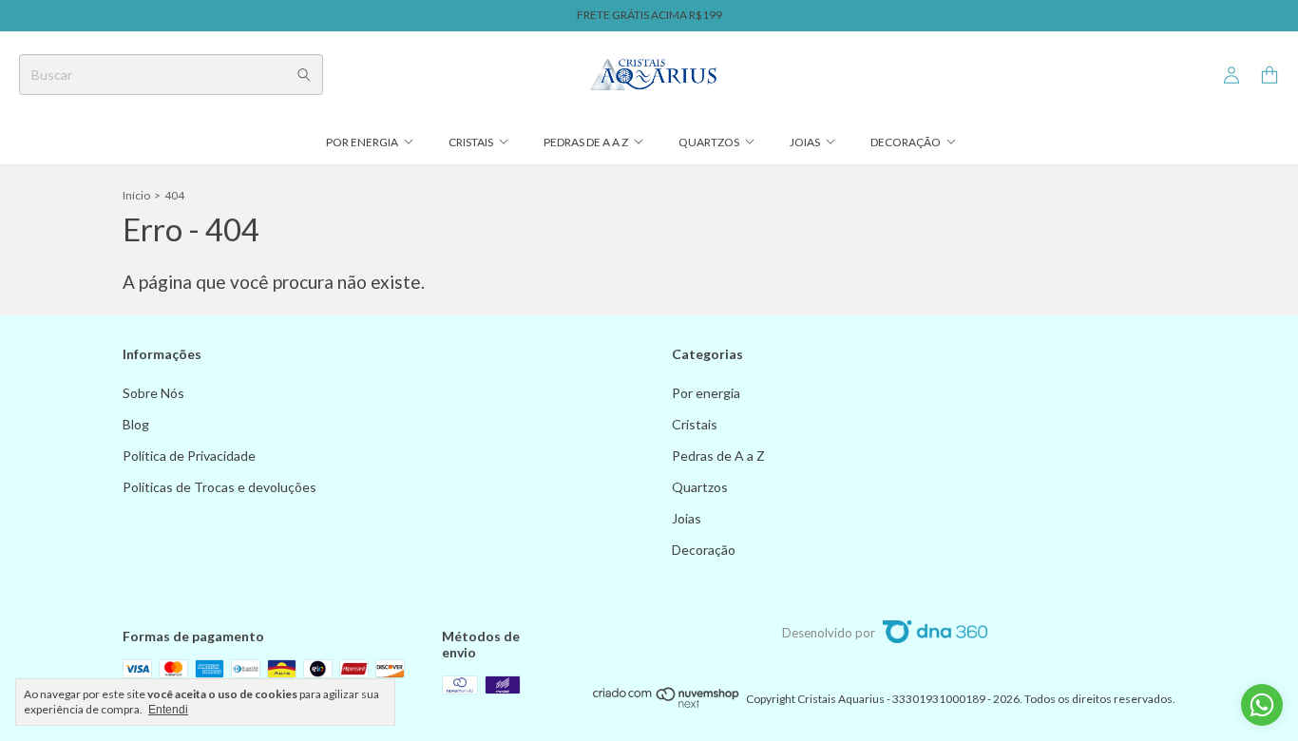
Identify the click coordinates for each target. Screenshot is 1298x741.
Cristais (471, 142)
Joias (805, 142)
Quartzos (708, 142)
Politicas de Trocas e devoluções (219, 487)
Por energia (362, 142)
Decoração (905, 142)
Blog (136, 424)
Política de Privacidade (189, 455)
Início (136, 195)
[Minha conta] (1231, 76)
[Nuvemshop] (666, 703)
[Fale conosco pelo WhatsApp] (1262, 705)
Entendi (168, 709)
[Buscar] (304, 74)
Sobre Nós (153, 393)
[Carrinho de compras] (1269, 76)
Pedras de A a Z (586, 142)
